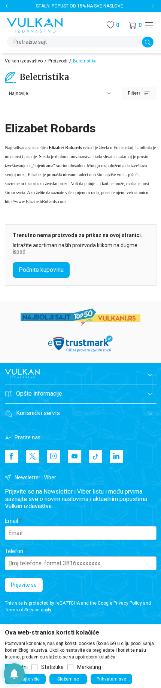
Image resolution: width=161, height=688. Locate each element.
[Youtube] (74, 456)
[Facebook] (11, 456)
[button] (135, 25)
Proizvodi (57, 61)
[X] (32, 456)
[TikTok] (95, 456)
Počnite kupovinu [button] (41, 269)
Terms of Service (22, 609)
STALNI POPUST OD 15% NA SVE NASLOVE (79, 6)
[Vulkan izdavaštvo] (35, 24)
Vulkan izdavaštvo (24, 61)
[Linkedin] (116, 456)
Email (11, 521)
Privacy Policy (127, 603)
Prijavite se (24, 585)
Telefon (14, 551)
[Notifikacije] (14, 673)
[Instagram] (53, 456)
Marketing (89, 667)
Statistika (52, 667)
